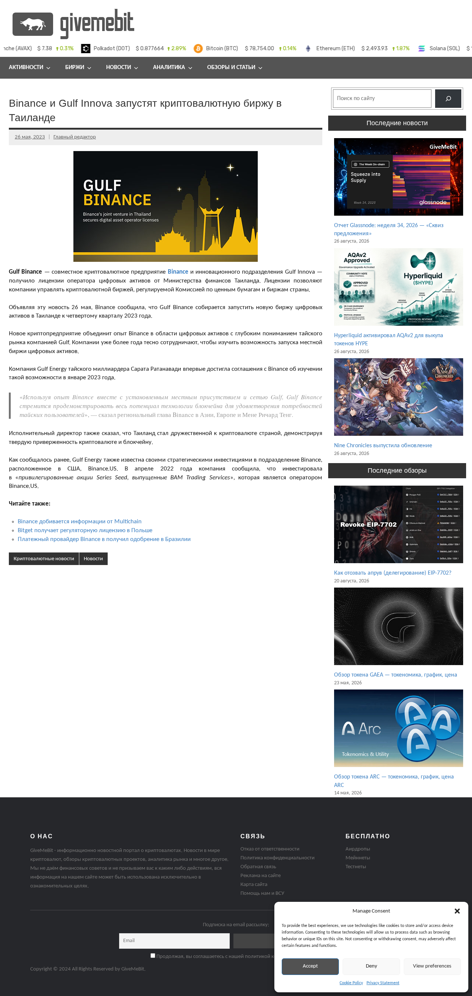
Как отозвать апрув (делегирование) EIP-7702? (392, 573)
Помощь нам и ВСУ (262, 893)
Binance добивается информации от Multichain (80, 521)
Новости (118, 68)
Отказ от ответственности (269, 849)
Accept (310, 966)
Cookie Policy (351, 983)
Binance (178, 272)
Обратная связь (258, 867)
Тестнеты (356, 867)
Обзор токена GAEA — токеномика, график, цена (395, 675)
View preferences (432, 966)
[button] (457, 911)
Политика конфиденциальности (277, 858)
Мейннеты (358, 858)
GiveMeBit (132, 969)
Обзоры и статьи (231, 68)
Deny (371, 966)
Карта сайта (253, 884)
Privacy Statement (383, 983)
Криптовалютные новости (44, 559)
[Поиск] (448, 98)
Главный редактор (74, 137)
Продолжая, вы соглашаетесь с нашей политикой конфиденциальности (238, 956)
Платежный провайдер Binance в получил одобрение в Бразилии (104, 539)
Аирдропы (358, 849)
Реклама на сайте (260, 876)
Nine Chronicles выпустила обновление (383, 446)
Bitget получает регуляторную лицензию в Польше (85, 530)
